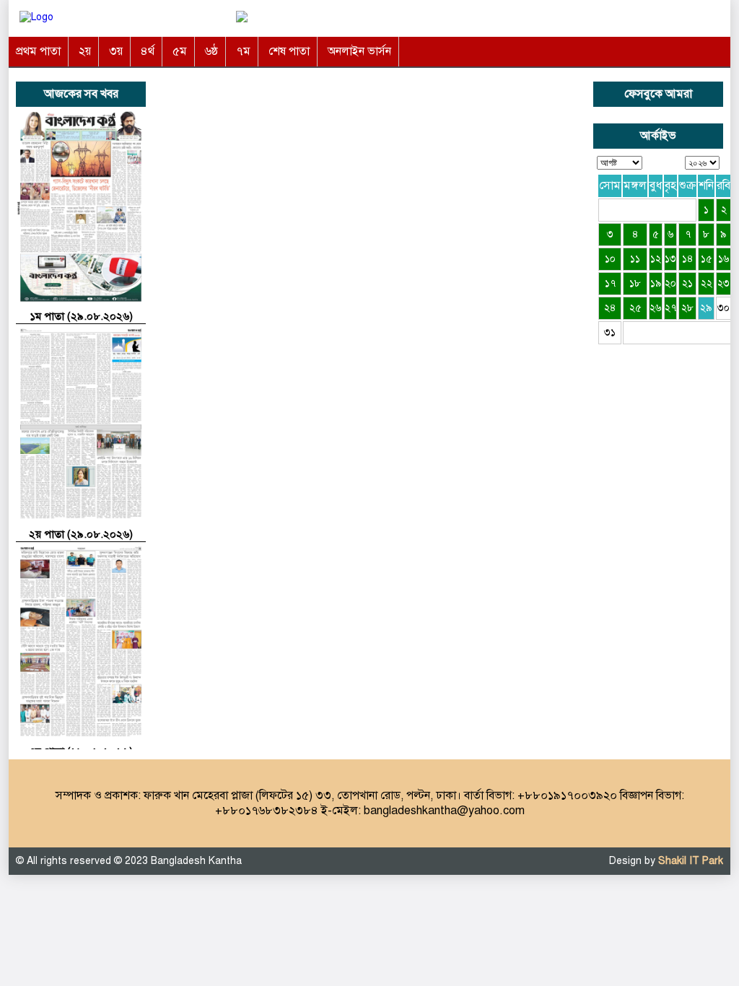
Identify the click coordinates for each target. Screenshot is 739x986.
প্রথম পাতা (38, 51)
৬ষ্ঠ (211, 51)
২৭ (670, 308)
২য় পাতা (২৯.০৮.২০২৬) (81, 534)
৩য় (116, 51)
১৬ (724, 259)
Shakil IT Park (690, 861)
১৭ (610, 283)
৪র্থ (147, 51)
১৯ (656, 283)
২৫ (635, 308)
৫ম (179, 51)
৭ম (243, 51)
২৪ (610, 308)
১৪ (688, 259)
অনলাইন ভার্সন (359, 51)
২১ (687, 283)
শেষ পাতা (289, 51)
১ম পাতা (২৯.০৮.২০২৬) (81, 316)
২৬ (656, 308)
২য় (85, 51)
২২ (706, 283)
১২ (655, 259)
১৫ (706, 259)
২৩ (723, 283)
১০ (610, 259)
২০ (670, 283)
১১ (635, 259)
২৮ (687, 308)
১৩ (670, 259)
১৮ (635, 283)
